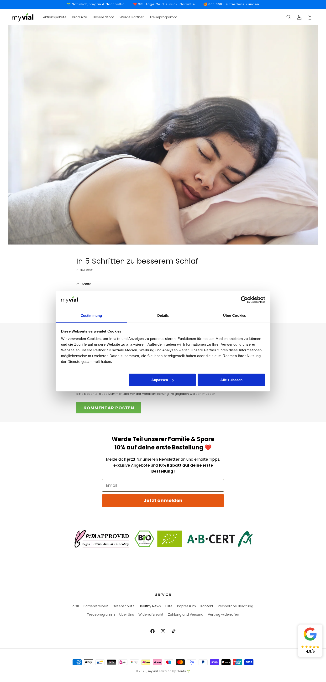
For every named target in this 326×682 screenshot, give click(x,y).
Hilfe (169, 606)
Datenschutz (123, 606)
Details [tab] (163, 315)
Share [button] (86, 283)
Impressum (186, 606)
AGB (75, 606)
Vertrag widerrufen (223, 614)
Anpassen (159, 380)
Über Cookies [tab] (234, 315)
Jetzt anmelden (163, 500)
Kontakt (206, 606)
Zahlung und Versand (185, 614)
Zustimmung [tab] (91, 315)
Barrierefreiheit (96, 606)
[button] (289, 17)
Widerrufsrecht (150, 614)
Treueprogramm (101, 614)
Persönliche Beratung (235, 606)
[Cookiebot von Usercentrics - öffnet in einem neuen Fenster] (244, 299)
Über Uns (126, 614)
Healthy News (150, 606)
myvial (153, 671)
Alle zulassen (231, 380)
